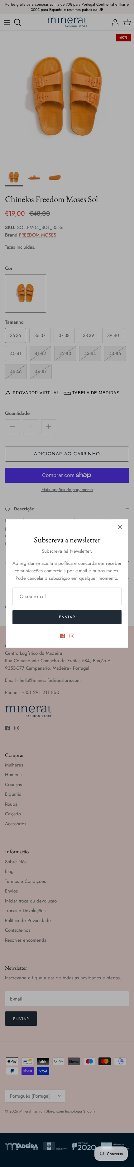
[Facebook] (62, 636)
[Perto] (120, 527)
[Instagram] (71, 636)
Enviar (67, 617)
